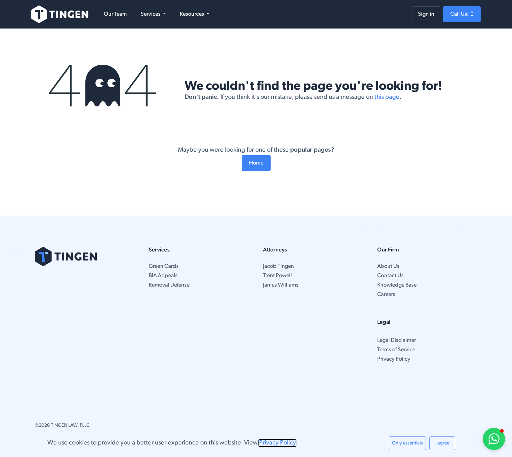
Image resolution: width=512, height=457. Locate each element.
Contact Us (390, 276)
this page (386, 97)
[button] (494, 439)
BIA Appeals (163, 276)
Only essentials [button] (407, 443)
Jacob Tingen (278, 266)
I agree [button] (442, 443)
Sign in (426, 14)
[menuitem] (115, 14)
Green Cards (164, 266)
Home (256, 163)
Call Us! (460, 14)
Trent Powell (277, 276)
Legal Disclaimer (396, 340)
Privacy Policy (393, 359)
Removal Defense (169, 285)
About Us (388, 266)
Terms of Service (396, 350)
